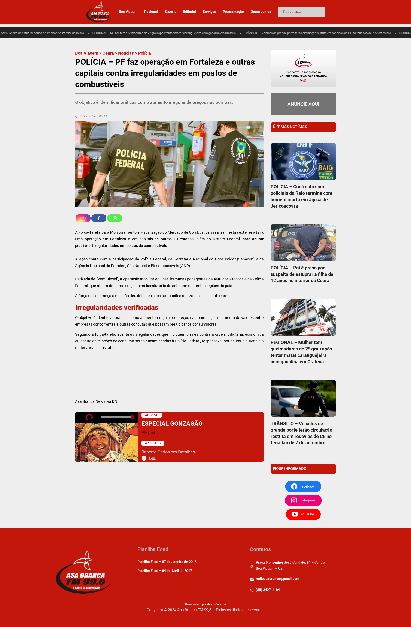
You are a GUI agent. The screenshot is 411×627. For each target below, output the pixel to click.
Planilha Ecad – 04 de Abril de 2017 (164, 571)
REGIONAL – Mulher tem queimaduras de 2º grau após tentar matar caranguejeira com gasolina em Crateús (135, 33)
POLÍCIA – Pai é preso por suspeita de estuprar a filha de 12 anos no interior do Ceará (302, 274)
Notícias (126, 53)
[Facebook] (98, 218)
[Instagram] (83, 218)
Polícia (144, 53)
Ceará (108, 53)
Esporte (170, 12)
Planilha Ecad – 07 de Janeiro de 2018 (167, 562)
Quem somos (261, 12)
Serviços (209, 12)
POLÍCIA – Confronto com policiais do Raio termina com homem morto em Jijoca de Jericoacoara (301, 196)
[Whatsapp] (114, 218)
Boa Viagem (86, 53)
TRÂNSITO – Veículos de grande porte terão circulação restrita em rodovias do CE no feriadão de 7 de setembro (289, 33)
